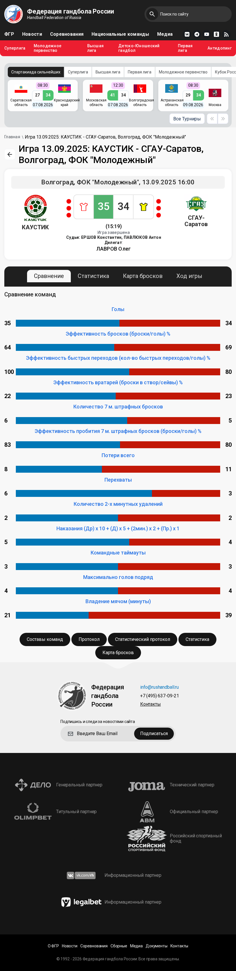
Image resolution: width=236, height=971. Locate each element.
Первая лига (185, 48)
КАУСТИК (35, 227)
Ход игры (189, 275)
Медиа (165, 34)
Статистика (93, 275)
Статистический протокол (142, 639)
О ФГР (53, 946)
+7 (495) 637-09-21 (159, 696)
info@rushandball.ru (159, 687)
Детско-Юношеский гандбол (138, 48)
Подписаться (154, 733)
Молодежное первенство (48, 48)
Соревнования (66, 34)
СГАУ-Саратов (196, 221)
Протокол (89, 639)
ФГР (9, 34)
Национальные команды (120, 34)
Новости (32, 34)
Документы (157, 946)
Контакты (150, 704)
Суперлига (15, 48)
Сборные (119, 946)
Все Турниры (187, 119)
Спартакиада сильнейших (35, 72)
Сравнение (49, 275)
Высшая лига (95, 48)
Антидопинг (220, 48)
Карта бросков (143, 275)
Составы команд (45, 639)
